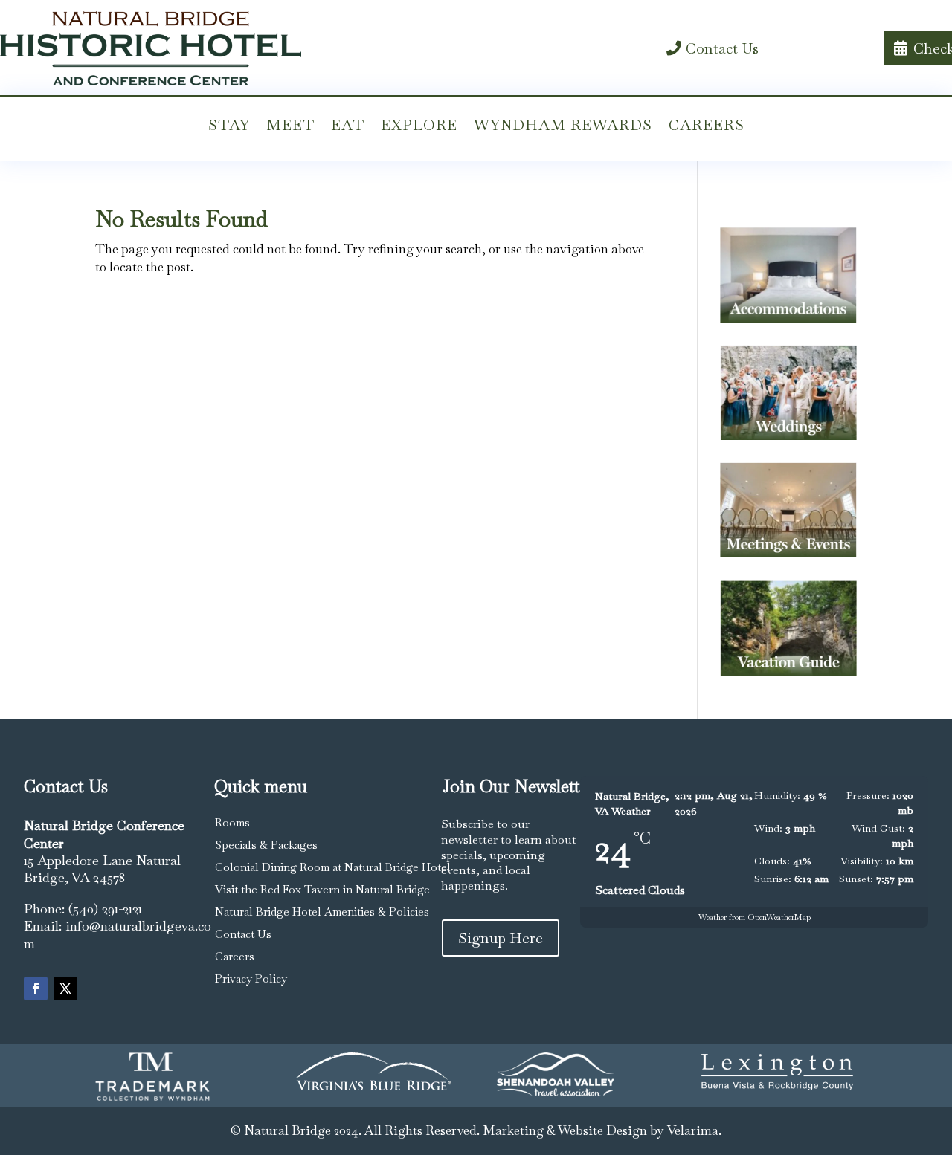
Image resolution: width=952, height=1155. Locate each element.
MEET (290, 125)
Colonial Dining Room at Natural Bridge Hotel (333, 867)
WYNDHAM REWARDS (563, 125)
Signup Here (500, 938)
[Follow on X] (65, 988)
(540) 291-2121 (105, 908)
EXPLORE (419, 125)
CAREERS (706, 125)
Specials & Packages (266, 845)
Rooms (232, 822)
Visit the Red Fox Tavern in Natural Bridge (322, 889)
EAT (347, 125)
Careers (234, 956)
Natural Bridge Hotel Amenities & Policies (322, 912)
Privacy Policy (251, 978)
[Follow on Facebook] (36, 988)
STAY (229, 125)
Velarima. (694, 1130)
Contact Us (722, 48)
